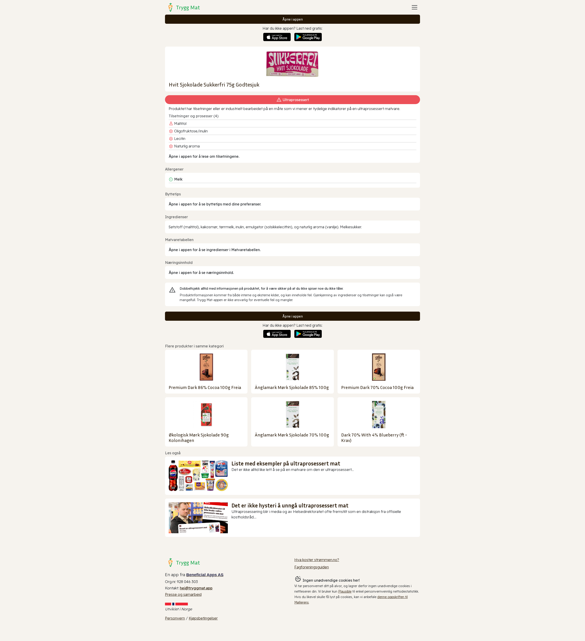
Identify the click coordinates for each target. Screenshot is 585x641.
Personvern (175, 618)
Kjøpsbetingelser (203, 618)
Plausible (344, 591)
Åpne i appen (292, 19)
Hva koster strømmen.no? (316, 559)
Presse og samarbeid (183, 594)
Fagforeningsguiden (311, 567)
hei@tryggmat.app (196, 588)
